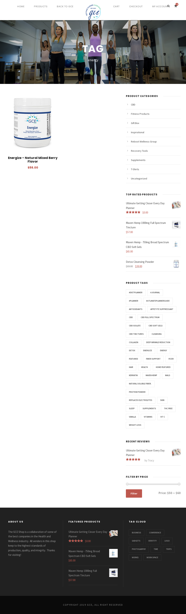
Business (136, 532)
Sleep (132, 408)
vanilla (132, 417)
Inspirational (137, 132)
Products (40, 6)
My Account (160, 6)
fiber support (153, 359)
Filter (134, 493)
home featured (163, 367)
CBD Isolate (135, 325)
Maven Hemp (151, 375)
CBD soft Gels (156, 325)
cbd (131, 317)
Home (21, 6)
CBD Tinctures (136, 334)
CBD (133, 104)
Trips (169, 549)
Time (156, 549)
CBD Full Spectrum (150, 317)
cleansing (157, 334)
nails (167, 375)
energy (163, 350)
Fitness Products (140, 113)
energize (147, 350)
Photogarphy (139, 549)
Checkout (136, 6)
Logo (167, 541)
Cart (116, 6)
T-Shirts (135, 169)
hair (131, 367)
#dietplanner (135, 292)
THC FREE (168, 408)
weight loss (135, 425)
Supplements (138, 160)
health (144, 367)
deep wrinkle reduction (158, 342)
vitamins (148, 417)
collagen (133, 342)
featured (133, 359)
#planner (133, 301)
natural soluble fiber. (140, 383)
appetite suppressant (161, 309)
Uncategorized (139, 178)
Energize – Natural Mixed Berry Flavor (33, 160)
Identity (152, 541)
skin (162, 400)
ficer (171, 359)
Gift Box (135, 123)
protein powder (137, 392)
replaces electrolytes (140, 400)
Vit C (162, 417)
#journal (155, 292)
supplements (149, 408)
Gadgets (136, 541)
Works (135, 557)
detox (132, 350)
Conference (155, 532)
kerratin (133, 375)
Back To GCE (65, 6)
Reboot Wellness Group (144, 141)
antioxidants (135, 309)
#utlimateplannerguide (158, 301)
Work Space (152, 557)
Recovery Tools (139, 150)
